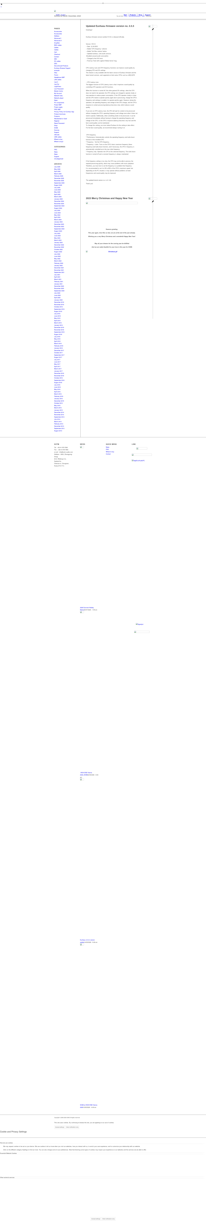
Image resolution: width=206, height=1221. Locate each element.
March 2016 (57, 394)
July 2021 (57, 275)
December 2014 (59, 412)
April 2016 (57, 392)
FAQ (55, 73)
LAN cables (57, 80)
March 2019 (57, 323)
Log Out (56, 84)
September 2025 (59, 183)
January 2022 (58, 265)
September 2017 (59, 355)
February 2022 (58, 263)
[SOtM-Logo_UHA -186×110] (59, 15)
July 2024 (57, 210)
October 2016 (58, 378)
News (56, 100)
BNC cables (58, 45)
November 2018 (59, 330)
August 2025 (58, 185)
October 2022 (58, 249)
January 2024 (58, 222)
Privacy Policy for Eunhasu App (64, 112)
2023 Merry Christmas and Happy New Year (109, 198)
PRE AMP (57, 109)
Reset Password (59, 123)
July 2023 (57, 233)
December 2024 (59, 201)
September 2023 (59, 229)
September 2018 (59, 332)
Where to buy (58, 139)
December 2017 (59, 350)
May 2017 (57, 364)
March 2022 (57, 261)
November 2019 (59, 304)
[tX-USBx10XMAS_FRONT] (152, 201)
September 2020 (59, 291)
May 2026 (57, 169)
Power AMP (58, 105)
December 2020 (59, 286)
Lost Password (58, 89)
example (56, 70)
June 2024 (57, 213)
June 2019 (57, 316)
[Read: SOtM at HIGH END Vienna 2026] (82, 945)
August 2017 (58, 357)
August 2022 (58, 252)
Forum (56, 75)
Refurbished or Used (60, 119)
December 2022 (59, 245)
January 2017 (58, 371)
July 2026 (57, 167)
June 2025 (57, 190)
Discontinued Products (61, 66)
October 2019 (58, 307)
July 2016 (57, 385)
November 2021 (59, 270)
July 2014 (57, 419)
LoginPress (57, 86)
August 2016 (58, 382)
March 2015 (57, 408)
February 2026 (58, 176)
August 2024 (58, 208)
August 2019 (58, 311)
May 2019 (57, 318)
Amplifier (57, 43)
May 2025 (57, 192)
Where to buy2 (58, 141)
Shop (55, 125)
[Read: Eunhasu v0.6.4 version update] (82, 780)
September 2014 (59, 417)
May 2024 (57, 215)
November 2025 (59, 180)
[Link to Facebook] (54, 1)
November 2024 (59, 203)
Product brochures (60, 114)
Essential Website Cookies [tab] (8, 1153)
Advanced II (58, 40)
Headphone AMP (59, 77)
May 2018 (57, 339)
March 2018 (57, 343)
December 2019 (59, 302)
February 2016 (58, 396)
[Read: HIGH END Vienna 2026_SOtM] (82, 613)
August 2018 (58, 334)
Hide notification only (72, 1127)
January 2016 (58, 398)
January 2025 (58, 199)
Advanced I (57, 38)
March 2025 (57, 197)
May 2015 (57, 405)
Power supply (58, 107)
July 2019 (57, 314)
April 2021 (57, 277)
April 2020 (57, 298)
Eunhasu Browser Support (62, 68)
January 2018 (58, 348)
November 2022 (59, 247)
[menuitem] (125, 15)
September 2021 (59, 272)
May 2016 (57, 389)
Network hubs (58, 96)
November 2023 (59, 226)
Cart (55, 52)
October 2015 (58, 403)
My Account (58, 93)
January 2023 (58, 242)
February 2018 (58, 346)
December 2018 (59, 327)
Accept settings (59, 1127)
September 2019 (59, 309)
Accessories (58, 31)
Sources (56, 130)
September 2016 (59, 380)
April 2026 (57, 171)
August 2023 (58, 231)
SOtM (56, 128)
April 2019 (57, 321)
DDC (55, 63)
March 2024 (57, 220)
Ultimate (56, 135)
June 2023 (57, 236)
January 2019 (58, 325)
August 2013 (58, 431)
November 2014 (59, 415)
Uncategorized (58, 159)
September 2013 (59, 428)
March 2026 (57, 174)
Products (57, 116)
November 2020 (59, 288)
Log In (56, 82)
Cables (56, 47)
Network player (58, 98)
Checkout (57, 54)
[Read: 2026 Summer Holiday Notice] (82, 447)
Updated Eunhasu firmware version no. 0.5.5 (110, 25)
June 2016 (57, 387)
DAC (55, 59)
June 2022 (57, 256)
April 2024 (57, 217)
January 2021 (58, 284)
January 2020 (58, 300)
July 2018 (57, 337)
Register (56, 121)
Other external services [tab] (7, 1177)
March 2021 (57, 279)
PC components (59, 103)
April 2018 (57, 341)
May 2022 (57, 259)
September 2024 (59, 206)
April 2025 (57, 194)
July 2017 (57, 360)
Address (56, 36)
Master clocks (58, 91)
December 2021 (59, 268)
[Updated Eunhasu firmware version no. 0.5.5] (152, 29)
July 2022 (57, 254)
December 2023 (59, 224)
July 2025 (57, 187)
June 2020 (57, 295)
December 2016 (59, 373)
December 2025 (59, 178)
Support (56, 132)
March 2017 (57, 369)
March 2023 (57, 240)
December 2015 (59, 401)
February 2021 (58, 281)
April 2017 (57, 366)
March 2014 (57, 421)
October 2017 (58, 353)
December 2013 (59, 426)
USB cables (58, 137)
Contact (56, 57)
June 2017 (57, 362)
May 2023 (57, 238)
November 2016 (59, 376)
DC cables (57, 61)
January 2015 (58, 410)
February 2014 (58, 424)
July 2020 (57, 293)
